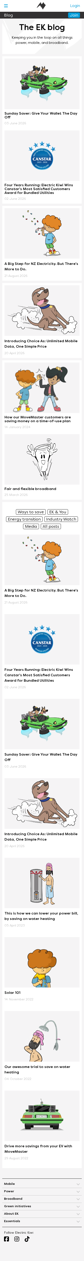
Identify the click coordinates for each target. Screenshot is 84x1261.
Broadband (13, 1198)
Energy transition (24, 519)
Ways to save (31, 512)
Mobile (9, 1184)
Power (9, 1191)
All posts (51, 527)
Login (75, 6)
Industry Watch (61, 519)
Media (31, 527)
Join (74, 15)
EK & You (57, 512)
